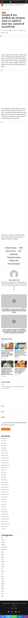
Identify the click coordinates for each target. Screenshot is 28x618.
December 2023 (5, 516)
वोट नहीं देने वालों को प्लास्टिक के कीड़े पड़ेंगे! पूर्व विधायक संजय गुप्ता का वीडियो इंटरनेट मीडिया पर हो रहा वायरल (7, 371)
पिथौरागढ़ (2, 571)
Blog (2, 537)
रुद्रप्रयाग (3, 583)
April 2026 (3, 448)
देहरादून (2, 564)
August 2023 (4, 526)
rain (20, 251)
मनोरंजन (2, 579)
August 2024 (4, 497)
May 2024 (3, 504)
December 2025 (5, 457)
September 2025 (5, 465)
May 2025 (3, 475)
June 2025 (3, 472)
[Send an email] (10, 30)
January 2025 (4, 484)
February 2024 (4, 511)
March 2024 (4, 509)
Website (3, 417)
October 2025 (4, 462)
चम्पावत (2, 557)
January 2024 (4, 514)
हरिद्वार (2, 596)
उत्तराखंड (8, 9)
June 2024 (3, 501)
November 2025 (5, 460)
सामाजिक (2, 588)
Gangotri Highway (11, 248)
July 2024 (3, 499)
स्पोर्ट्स (2, 591)
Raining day (14, 254)
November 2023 (5, 519)
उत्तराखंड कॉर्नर (4, 547)
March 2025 (4, 479)
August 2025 (4, 467)
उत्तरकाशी (3, 542)
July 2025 (3, 470)
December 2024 (5, 487)
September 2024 (5, 494)
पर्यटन (2, 569)
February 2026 (4, 453)
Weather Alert (14, 260)
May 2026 (3, 445)
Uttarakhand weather (14, 257)
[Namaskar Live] (14, 1)
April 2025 (3, 477)
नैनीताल (2, 566)
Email (3, 411)
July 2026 (3, 440)
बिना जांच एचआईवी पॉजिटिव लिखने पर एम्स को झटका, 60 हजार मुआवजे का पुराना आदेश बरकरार (20, 353)
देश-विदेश (3, 561)
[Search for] (26, 2)
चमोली (2, 554)
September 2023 (5, 523)
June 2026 (3, 443)
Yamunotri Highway (14, 263)
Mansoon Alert (11, 251)
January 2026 (4, 455)
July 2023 (3, 528)
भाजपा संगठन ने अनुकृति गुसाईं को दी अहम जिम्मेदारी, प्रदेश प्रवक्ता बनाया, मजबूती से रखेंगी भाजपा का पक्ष (7, 353)
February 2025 (4, 482)
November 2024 (5, 489)
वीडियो (2, 586)
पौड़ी (2, 574)
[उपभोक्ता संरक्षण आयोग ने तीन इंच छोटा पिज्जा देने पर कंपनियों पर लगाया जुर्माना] (21, 364)
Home (4, 9)
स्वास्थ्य (2, 593)
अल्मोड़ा (2, 539)
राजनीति (2, 581)
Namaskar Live (7, 30)
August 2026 (4, 438)
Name (3, 406)
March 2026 (4, 450)
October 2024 (4, 492)
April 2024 (3, 506)
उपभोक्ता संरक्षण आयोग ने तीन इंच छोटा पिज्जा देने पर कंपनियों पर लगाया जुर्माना (20, 371)
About (15, 608)
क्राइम (2, 552)
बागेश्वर (2, 576)
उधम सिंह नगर (3, 549)
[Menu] (2, 2)
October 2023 (4, 521)
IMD (21, 248)
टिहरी (2, 559)
